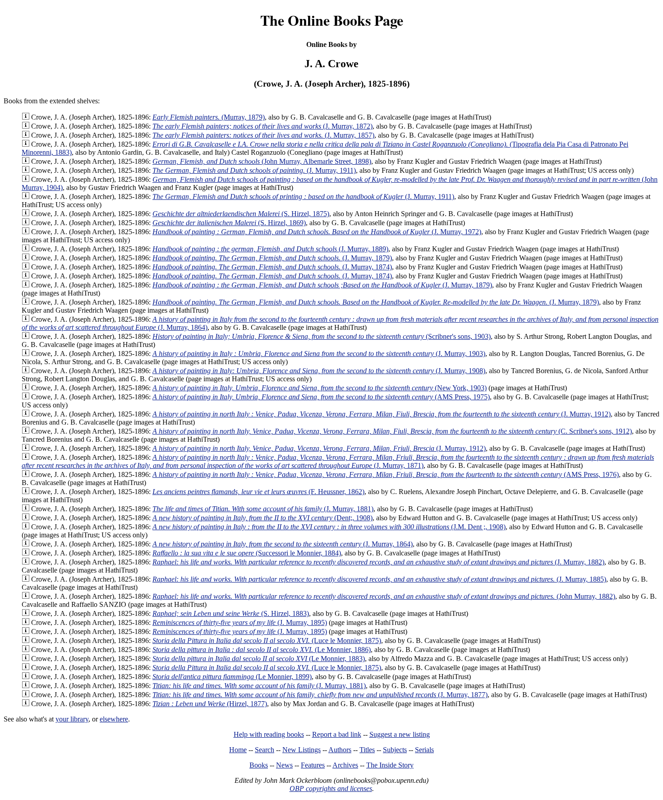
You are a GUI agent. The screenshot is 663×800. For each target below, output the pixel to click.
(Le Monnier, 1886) (261, 649)
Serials (424, 750)
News (284, 765)
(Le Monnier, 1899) (232, 676)
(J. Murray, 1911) (254, 170)
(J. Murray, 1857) (263, 135)
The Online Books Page (331, 20)
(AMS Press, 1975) (321, 397)
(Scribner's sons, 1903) (321, 336)
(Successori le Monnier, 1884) (246, 553)
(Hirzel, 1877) (209, 704)
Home (238, 750)
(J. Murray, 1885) (379, 579)
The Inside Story (390, 765)
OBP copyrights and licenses (331, 788)
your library (71, 719)
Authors (339, 750)
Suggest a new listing (399, 734)
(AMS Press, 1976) (385, 474)
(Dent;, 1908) (262, 518)
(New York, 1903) (319, 388)
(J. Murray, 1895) (239, 622)
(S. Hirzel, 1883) (230, 613)
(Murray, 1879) (208, 117)
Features (313, 765)
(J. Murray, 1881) (262, 509)
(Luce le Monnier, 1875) (266, 640)
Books (258, 765)
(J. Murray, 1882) (378, 562)
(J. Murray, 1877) (320, 694)
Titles (367, 750)
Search (264, 750)
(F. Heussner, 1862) (258, 491)
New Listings (301, 750)
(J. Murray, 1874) (272, 267)
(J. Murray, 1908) (318, 371)
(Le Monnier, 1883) (258, 658)
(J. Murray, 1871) (338, 461)
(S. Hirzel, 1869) (229, 223)
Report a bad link (336, 734)
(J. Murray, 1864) (282, 544)
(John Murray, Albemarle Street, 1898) (261, 161)
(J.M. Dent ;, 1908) (329, 527)
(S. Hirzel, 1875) (240, 213)
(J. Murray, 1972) (316, 232)
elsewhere (114, 719)
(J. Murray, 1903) (318, 353)
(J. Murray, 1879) (272, 258)
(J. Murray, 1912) (381, 414)
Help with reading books (269, 734)
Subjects (395, 750)
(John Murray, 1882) (383, 596)
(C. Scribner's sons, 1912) (392, 431)
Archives (345, 765)
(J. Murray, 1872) (262, 126)
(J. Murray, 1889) (270, 249)
